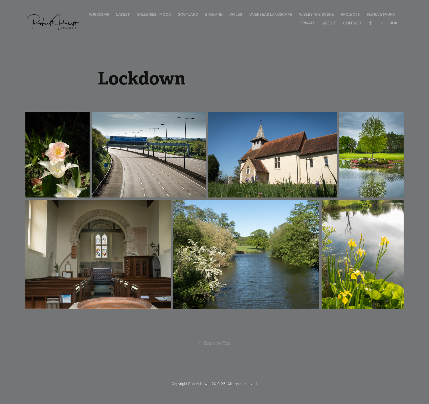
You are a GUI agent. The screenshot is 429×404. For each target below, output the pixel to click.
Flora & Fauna (381, 14)
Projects (350, 14)
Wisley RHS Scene (316, 14)
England (214, 14)
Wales (236, 14)
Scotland (188, 14)
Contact (352, 23)
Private (307, 23)
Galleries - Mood (154, 14)
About (329, 23)
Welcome (99, 14)
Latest (123, 14)
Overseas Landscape (270, 14)
